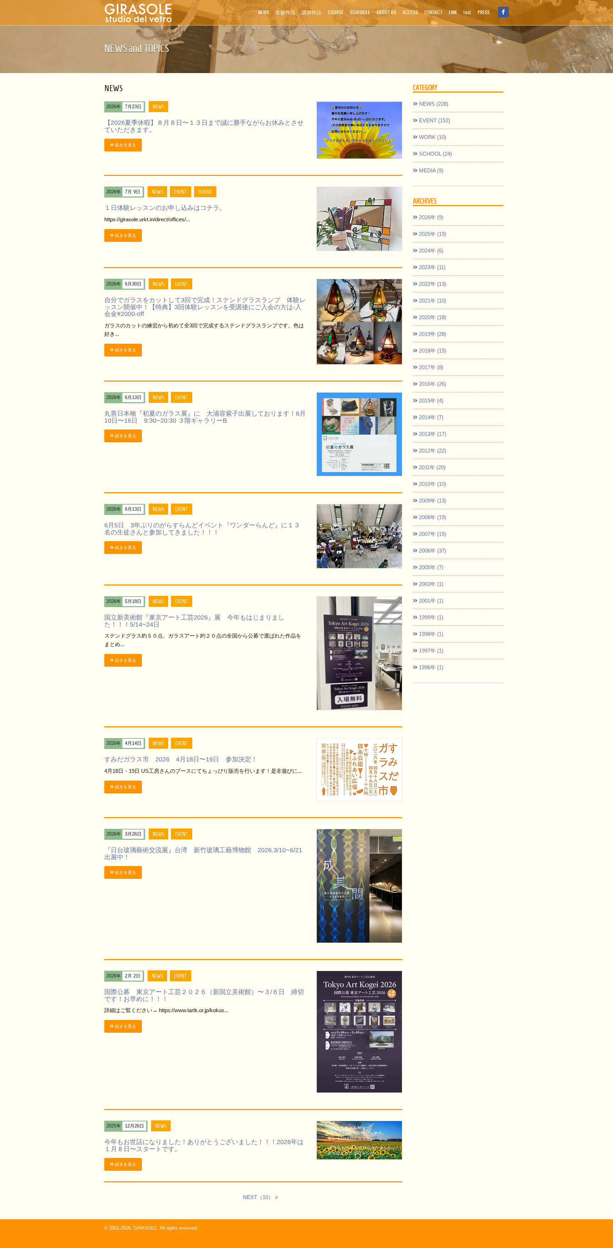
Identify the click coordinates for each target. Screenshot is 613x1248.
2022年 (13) (432, 284)
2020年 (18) (432, 317)
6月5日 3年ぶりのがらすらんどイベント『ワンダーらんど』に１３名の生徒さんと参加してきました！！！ (202, 529)
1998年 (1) (430, 634)
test (467, 12)
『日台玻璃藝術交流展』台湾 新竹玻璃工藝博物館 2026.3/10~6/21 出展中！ (203, 854)
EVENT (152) (434, 120)
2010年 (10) (432, 484)
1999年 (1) (430, 617)
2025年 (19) (432, 234)
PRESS (483, 12)
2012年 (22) (432, 451)
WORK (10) (432, 137)
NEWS (263, 12)
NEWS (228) (433, 104)
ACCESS (410, 12)
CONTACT (433, 12)
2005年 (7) (430, 567)
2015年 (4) (430, 401)
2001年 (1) (430, 601)
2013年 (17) (432, 434)
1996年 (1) (430, 667)
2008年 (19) (432, 517)
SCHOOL (205, 191)
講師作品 (311, 12)
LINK (453, 12)
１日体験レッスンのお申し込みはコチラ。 (165, 207)
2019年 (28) (432, 334)
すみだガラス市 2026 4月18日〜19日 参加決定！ (181, 759)
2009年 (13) (432, 501)
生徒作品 (285, 12)
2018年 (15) (432, 351)
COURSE (335, 12)
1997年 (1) (430, 651)
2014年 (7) (430, 417)
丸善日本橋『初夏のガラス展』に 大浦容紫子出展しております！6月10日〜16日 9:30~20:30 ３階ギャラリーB (205, 417)
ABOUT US (386, 12)
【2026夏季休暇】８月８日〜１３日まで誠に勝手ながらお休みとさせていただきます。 (204, 126)
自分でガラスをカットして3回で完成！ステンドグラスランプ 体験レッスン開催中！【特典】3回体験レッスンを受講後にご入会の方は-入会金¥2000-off (205, 307)
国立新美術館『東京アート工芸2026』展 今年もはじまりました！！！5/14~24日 (194, 621)
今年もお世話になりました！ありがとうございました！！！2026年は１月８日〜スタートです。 (204, 1145)
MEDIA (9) (430, 170)
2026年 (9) (430, 217)
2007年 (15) (432, 534)
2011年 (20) (432, 467)
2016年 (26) (432, 384)
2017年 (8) (430, 367)
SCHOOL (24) (435, 154)
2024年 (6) (430, 251)
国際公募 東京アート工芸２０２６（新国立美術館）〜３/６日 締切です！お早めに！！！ (204, 995)
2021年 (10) (432, 301)
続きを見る (125, 145)
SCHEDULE (360, 12)
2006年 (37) (432, 551)
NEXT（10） (258, 1197)
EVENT (180, 191)
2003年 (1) (430, 584)
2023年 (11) (432, 267)
